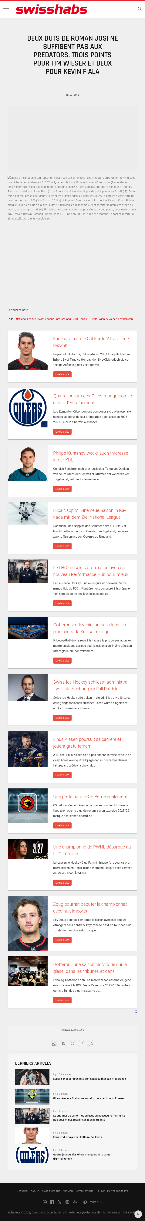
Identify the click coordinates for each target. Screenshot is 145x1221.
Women (68, 1191)
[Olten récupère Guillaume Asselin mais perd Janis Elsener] (32, 1097)
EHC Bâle (92, 319)
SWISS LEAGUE (51, 1191)
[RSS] (90, 1043)
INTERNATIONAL (85, 1191)
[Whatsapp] (54, 1043)
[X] (72, 1043)
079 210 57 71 (130, 1213)
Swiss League (46, 319)
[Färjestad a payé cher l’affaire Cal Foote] (32, 1136)
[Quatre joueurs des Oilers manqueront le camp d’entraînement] (32, 1155)
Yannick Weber (108, 319)
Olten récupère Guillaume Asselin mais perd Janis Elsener (88, 1098)
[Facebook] (63, 1043)
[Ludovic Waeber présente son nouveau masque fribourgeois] (32, 1077)
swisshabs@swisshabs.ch (84, 1213)
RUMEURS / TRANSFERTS (113, 1191)
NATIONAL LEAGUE (28, 1191)
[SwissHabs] (51, 9)
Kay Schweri (125, 319)
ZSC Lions (79, 319)
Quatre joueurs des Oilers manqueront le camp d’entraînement (81, 1157)
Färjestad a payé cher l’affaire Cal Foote (77, 1137)
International (64, 319)
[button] (6, 9)
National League (26, 319)
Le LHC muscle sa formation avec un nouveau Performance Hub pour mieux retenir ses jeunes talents (89, 1118)
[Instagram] (81, 1043)
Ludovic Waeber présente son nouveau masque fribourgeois (89, 1079)
